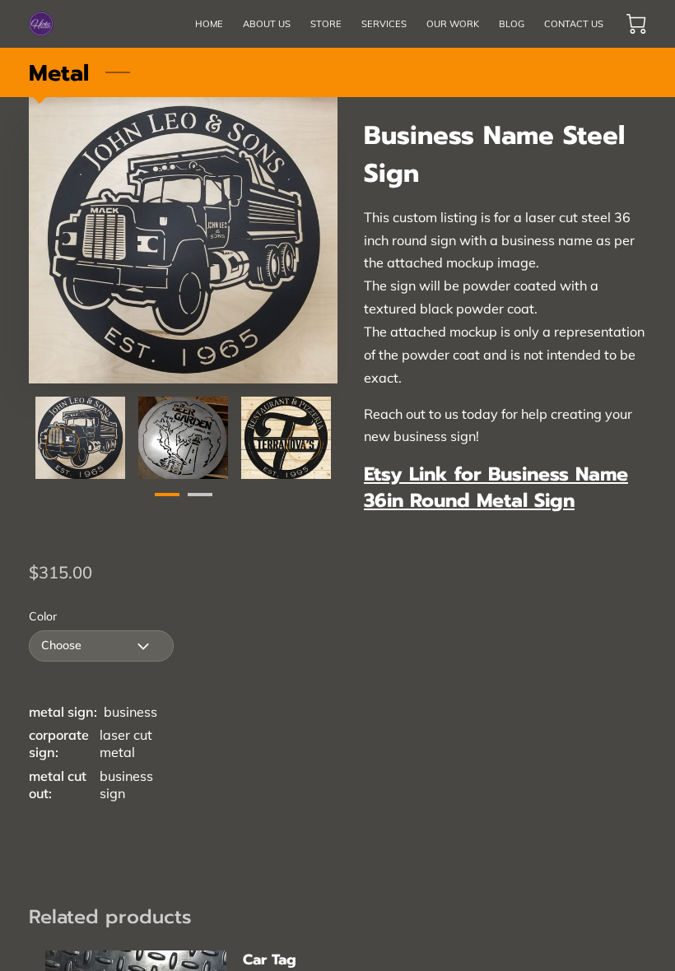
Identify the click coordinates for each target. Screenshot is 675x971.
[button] (101, 646)
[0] (636, 24)
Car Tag (269, 959)
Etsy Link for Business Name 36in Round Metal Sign (496, 487)
